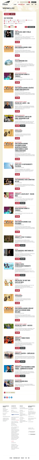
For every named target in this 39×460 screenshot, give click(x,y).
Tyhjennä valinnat (31, 27)
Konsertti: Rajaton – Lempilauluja (24, 353)
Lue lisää (17, 42)
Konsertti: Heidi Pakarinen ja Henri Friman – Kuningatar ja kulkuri (25, 368)
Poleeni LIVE (7, 20)
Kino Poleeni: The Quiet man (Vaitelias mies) (22, 281)
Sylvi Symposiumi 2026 (21, 61)
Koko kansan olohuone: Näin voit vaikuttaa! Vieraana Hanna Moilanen (24, 310)
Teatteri (6, 21)
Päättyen (11, 25)
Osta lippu (23, 125)
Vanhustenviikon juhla (21, 381)
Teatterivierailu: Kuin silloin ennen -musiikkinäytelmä (23, 117)
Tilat (32, 4)
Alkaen (5, 25)
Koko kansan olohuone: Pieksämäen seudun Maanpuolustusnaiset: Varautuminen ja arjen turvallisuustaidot (21, 147)
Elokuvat (16, 21)
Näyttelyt (13, 14)
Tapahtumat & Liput (21, 4)
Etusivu (15, 4)
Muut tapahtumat (19, 23)
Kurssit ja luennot (22, 21)
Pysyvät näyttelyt (14, 20)
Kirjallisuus (11, 21)
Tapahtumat (7, 14)
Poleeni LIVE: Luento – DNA (22, 103)
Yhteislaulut (18, 131)
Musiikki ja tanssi (29, 20)
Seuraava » (13, 392)
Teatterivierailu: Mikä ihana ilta (24, 251)
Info (35, 4)
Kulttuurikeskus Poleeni (5, 6)
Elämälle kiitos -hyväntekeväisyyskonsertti (23, 265)
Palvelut (28, 4)
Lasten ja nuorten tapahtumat (10, 23)
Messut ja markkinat (22, 20)
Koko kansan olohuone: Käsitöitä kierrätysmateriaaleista (24, 88)
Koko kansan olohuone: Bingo (23, 47)
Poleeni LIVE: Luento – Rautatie (23, 325)
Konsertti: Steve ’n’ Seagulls (23, 237)
